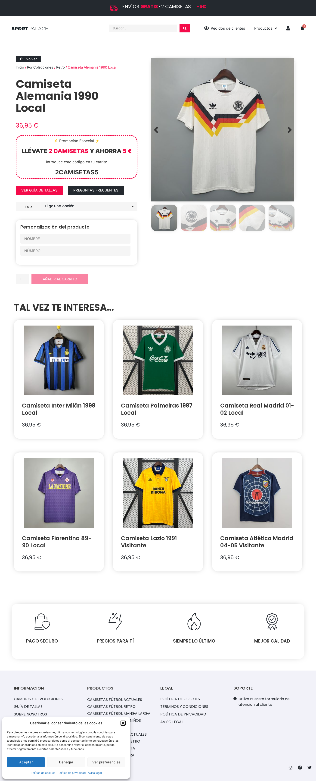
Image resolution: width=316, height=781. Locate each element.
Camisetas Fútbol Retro (111, 706)
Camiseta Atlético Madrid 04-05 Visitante (256, 541)
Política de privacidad (72, 773)
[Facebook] (300, 767)
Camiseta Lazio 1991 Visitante (149, 541)
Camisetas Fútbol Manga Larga (118, 713)
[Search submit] (185, 28)
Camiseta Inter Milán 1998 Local (58, 409)
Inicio (20, 67)
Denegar (66, 762)
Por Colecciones (40, 67)
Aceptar (26, 762)
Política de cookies (43, 773)
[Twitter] (309, 767)
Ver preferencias (106, 762)
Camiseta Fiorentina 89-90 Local (56, 541)
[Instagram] (290, 767)
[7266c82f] (222, 129)
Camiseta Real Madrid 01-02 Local (257, 409)
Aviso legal (95, 773)
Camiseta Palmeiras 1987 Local (156, 409)
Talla (28, 207)
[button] (123, 723)
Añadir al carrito (60, 279)
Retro (60, 67)
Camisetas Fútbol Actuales (114, 699)
